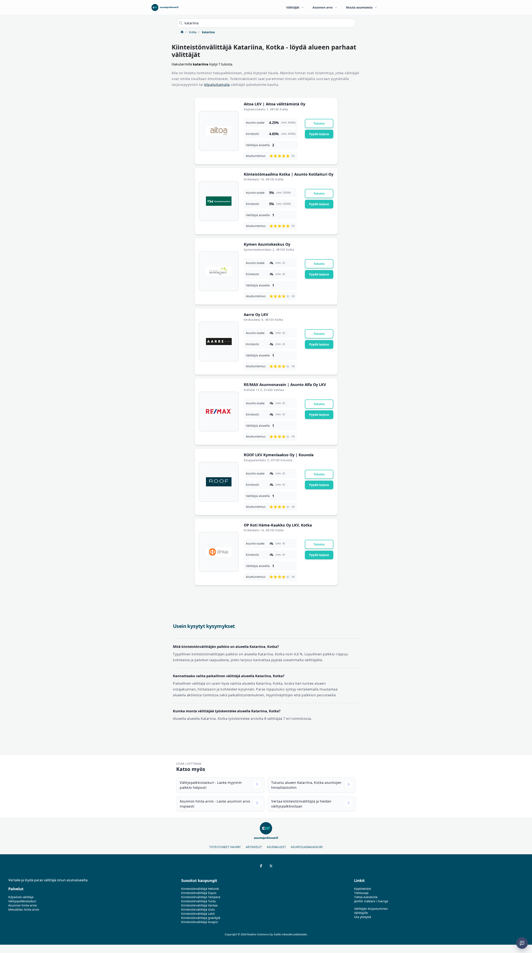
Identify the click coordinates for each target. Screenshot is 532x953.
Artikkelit (254, 847)
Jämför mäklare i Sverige (371, 901)
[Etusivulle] (165, 7)
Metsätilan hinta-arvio (23, 909)
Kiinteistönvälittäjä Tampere (200, 897)
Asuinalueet (276, 847)
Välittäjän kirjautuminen (371, 909)
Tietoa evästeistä (365, 897)
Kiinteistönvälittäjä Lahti (198, 914)
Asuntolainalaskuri (307, 847)
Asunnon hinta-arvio (22, 905)
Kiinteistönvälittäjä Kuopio (199, 922)
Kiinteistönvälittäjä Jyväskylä (200, 918)
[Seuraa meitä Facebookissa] (261, 866)
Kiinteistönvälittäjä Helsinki (200, 889)
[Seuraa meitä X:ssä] (271, 866)
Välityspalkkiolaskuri (22, 901)
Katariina (208, 32)
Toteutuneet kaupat (225, 847)
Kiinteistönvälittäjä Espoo (198, 893)
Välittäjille (361, 913)
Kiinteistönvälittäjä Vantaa (199, 905)
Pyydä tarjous (319, 134)
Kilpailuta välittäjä (20, 897)
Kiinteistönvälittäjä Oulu (198, 909)
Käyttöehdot (362, 889)
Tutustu (319, 123)
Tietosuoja (361, 893)
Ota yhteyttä (362, 917)
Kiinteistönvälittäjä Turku (198, 901)
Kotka (192, 32)
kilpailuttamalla (217, 84)
